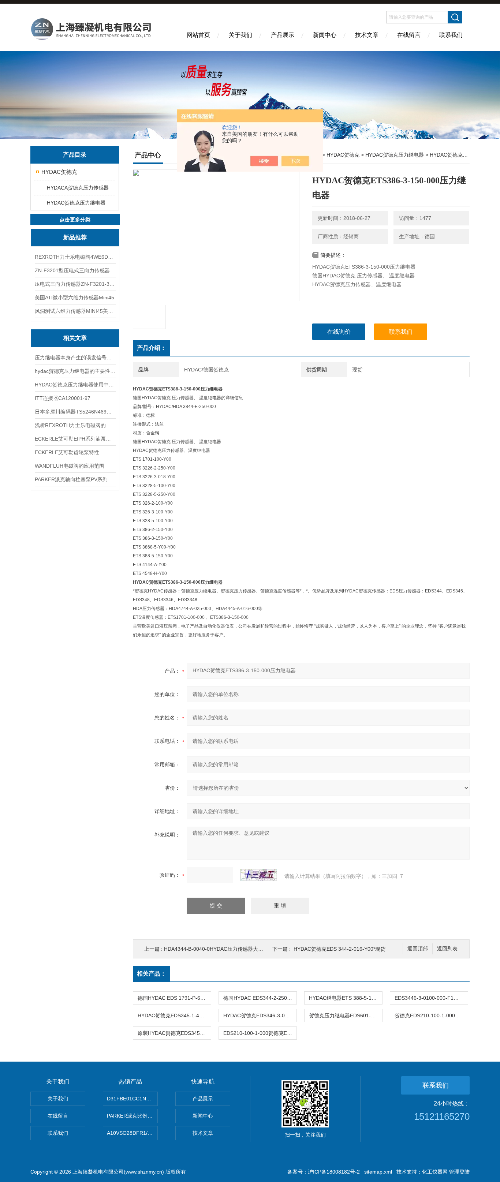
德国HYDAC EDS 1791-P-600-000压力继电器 (174, 998)
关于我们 (240, 35)
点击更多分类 (75, 219)
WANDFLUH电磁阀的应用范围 (69, 466)
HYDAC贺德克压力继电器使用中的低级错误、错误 (75, 385)
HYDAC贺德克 (59, 172)
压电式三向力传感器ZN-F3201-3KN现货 (75, 284)
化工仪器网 (435, 1172)
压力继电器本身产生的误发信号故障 (75, 357)
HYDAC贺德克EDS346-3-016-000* (259, 1015)
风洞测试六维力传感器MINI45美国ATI (75, 311)
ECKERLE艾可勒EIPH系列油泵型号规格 (75, 439)
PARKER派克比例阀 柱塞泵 (132, 1116)
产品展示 (282, 35)
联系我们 (451, 35)
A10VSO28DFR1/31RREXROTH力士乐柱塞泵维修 (132, 1133)
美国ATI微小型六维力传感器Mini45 (74, 297)
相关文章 (75, 338)
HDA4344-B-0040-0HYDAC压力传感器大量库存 (218, 949)
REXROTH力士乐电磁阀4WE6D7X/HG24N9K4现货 (75, 257)
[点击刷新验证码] (258, 875)
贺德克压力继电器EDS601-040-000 (345, 1015)
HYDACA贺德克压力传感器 (78, 188)
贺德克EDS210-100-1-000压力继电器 (431, 1015)
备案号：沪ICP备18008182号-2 (323, 1172)
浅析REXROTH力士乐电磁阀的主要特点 (75, 425)
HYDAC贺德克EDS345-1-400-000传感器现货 (174, 1015)
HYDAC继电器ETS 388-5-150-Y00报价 (345, 998)
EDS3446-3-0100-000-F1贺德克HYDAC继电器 (431, 998)
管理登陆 (459, 1172)
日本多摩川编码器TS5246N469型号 (75, 412)
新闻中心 (324, 35)
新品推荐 (75, 237)
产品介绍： (151, 348)
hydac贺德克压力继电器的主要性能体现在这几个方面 (75, 371)
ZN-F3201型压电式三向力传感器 (72, 270)
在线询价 (339, 332)
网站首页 (198, 35)
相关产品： (151, 973)
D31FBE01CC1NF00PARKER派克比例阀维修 (132, 1098)
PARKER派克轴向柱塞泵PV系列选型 (75, 479)
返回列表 (447, 948)
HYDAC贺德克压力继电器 (76, 203)
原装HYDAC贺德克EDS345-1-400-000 (174, 1033)
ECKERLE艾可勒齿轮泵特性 (67, 452)
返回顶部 (417, 948)
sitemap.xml (378, 1172)
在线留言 (409, 35)
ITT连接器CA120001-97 (62, 398)
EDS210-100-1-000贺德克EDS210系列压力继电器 (259, 1033)
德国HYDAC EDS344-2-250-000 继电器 (259, 998)
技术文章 (366, 35)
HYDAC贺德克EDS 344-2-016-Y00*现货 (339, 949)
